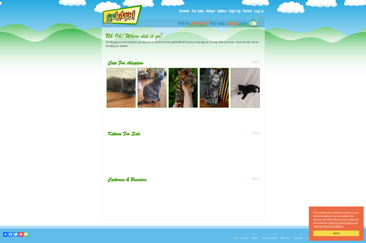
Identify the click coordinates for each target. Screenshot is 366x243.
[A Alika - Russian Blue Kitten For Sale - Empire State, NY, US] (245, 143)
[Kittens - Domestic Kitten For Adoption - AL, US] (245, 107)
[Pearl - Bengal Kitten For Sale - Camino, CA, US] (121, 143)
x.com (235, 238)
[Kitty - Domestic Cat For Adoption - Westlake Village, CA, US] (152, 107)
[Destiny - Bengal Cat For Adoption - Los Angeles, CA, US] (183, 107)
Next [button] (262, 93)
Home (247, 10)
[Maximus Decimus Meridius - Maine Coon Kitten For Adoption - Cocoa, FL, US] (121, 107)
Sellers (222, 10)
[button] (344, 226)
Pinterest (254, 238)
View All (255, 62)
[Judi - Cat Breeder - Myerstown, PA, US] (132, 187)
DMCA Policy (298, 238)
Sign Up (235, 10)
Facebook (244, 238)
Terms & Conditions (269, 238)
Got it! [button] (336, 233)
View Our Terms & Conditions (328, 226)
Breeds (184, 10)
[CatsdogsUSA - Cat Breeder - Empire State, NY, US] (183, 187)
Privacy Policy (285, 238)
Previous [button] (103, 93)
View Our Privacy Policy (340, 223)
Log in (259, 10)
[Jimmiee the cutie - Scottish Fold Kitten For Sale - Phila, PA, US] (183, 145)
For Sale (198, 10)
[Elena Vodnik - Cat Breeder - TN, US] (235, 187)
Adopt (210, 10)
